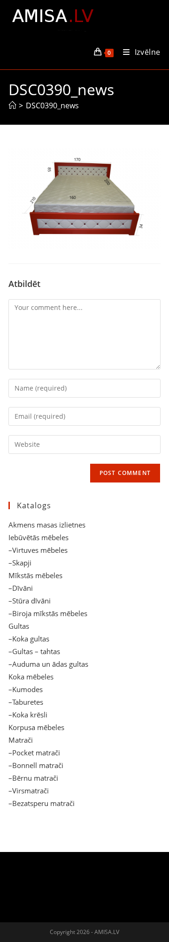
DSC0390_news (52, 105)
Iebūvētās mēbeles (38, 537)
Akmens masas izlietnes (46, 524)
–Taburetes (25, 702)
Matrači (20, 740)
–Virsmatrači (28, 790)
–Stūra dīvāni (29, 600)
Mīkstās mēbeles (35, 575)
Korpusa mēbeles (36, 727)
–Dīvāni (20, 588)
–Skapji (19, 562)
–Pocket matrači (34, 752)
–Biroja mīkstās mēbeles (47, 613)
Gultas (18, 626)
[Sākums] (12, 105)
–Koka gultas (28, 638)
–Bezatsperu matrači (41, 803)
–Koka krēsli (27, 714)
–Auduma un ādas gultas (48, 664)
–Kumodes (25, 689)
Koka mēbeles (31, 676)
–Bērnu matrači (33, 778)
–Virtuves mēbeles (38, 550)
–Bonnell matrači (35, 765)
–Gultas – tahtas (34, 651)
